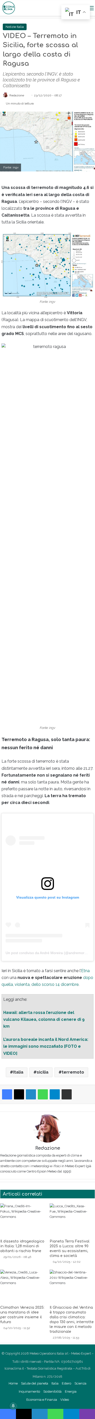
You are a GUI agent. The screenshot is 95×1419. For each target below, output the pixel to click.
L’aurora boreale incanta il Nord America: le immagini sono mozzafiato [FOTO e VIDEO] (45, 1046)
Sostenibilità (52, 1391)
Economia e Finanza (41, 1400)
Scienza (80, 1383)
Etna (85, 970)
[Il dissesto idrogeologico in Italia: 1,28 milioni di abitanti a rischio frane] (23, 1219)
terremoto (73, 1072)
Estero (66, 1383)
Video (64, 1400)
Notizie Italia (15, 27)
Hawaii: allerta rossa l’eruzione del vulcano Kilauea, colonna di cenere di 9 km (44, 1019)
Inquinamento (29, 1391)
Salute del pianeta (34, 1383)
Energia (71, 1391)
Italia (18, 1072)
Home (13, 1383)
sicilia (42, 1072)
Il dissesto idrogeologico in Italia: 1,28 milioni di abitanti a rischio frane (22, 1246)
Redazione (47, 1148)
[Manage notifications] (13, 1406)
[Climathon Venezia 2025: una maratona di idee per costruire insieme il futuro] (23, 1286)
